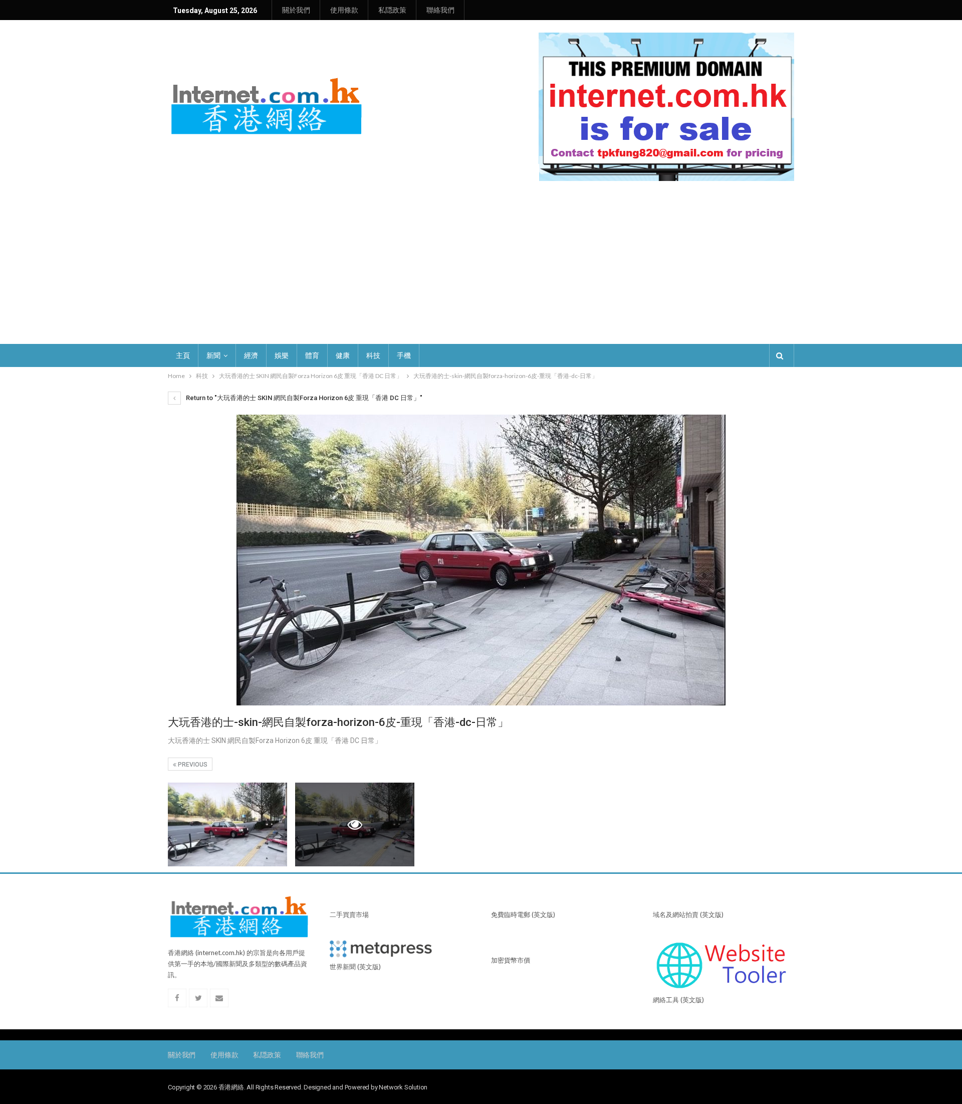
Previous (191, 764)
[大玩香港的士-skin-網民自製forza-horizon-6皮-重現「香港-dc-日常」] (227, 824)
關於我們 (296, 10)
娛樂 (282, 355)
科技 (373, 355)
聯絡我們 (440, 10)
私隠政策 (392, 10)
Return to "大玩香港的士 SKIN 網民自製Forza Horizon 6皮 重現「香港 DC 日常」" (303, 398)
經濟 (251, 355)
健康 (343, 355)
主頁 (183, 355)
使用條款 (344, 10)
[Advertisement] (481, 269)
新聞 (213, 355)
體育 (312, 355)
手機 (404, 355)
